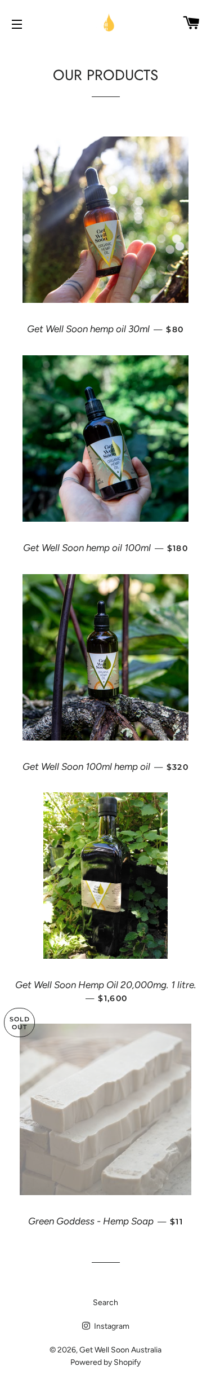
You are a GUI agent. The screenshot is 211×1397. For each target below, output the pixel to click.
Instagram (110, 1326)
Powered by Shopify (105, 1362)
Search (105, 1302)
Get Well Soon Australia (120, 1350)
